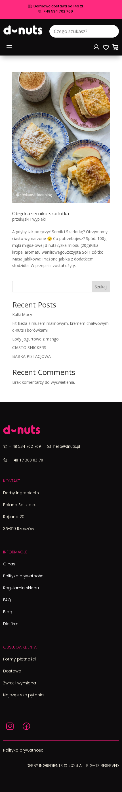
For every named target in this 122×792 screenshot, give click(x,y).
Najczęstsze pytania (23, 695)
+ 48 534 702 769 (28, 446)
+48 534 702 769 (58, 11)
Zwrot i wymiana (19, 683)
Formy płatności (19, 659)
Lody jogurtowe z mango (35, 339)
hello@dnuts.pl (65, 446)
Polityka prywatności (23, 576)
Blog (7, 612)
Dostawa (12, 671)
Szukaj (101, 287)
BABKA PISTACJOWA (31, 356)
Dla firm (10, 624)
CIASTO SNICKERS (29, 347)
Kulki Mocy (22, 314)
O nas (9, 564)
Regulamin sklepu (21, 588)
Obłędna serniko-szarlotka (40, 213)
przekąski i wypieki (29, 219)
